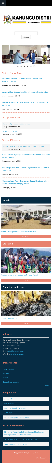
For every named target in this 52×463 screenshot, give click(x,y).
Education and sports (11, 382)
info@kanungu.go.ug (16, 351)
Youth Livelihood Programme (15, 408)
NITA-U (47, 460)
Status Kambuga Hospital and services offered (18, 231)
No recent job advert (10, 131)
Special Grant (9, 403)
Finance (6, 373)
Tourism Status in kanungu (11, 318)
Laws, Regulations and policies (15, 444)
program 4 (8, 399)
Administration (8, 369)
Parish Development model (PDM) (16, 417)
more (47, 385)
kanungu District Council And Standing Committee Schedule (25, 92)
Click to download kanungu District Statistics (20, 439)
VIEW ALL (26, 237)
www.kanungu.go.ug (17, 354)
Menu (3, 3)
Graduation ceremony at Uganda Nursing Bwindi (19, 275)
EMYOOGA (8, 413)
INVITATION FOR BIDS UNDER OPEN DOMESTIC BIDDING (24, 146)
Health (5, 378)
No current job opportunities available (17, 124)
